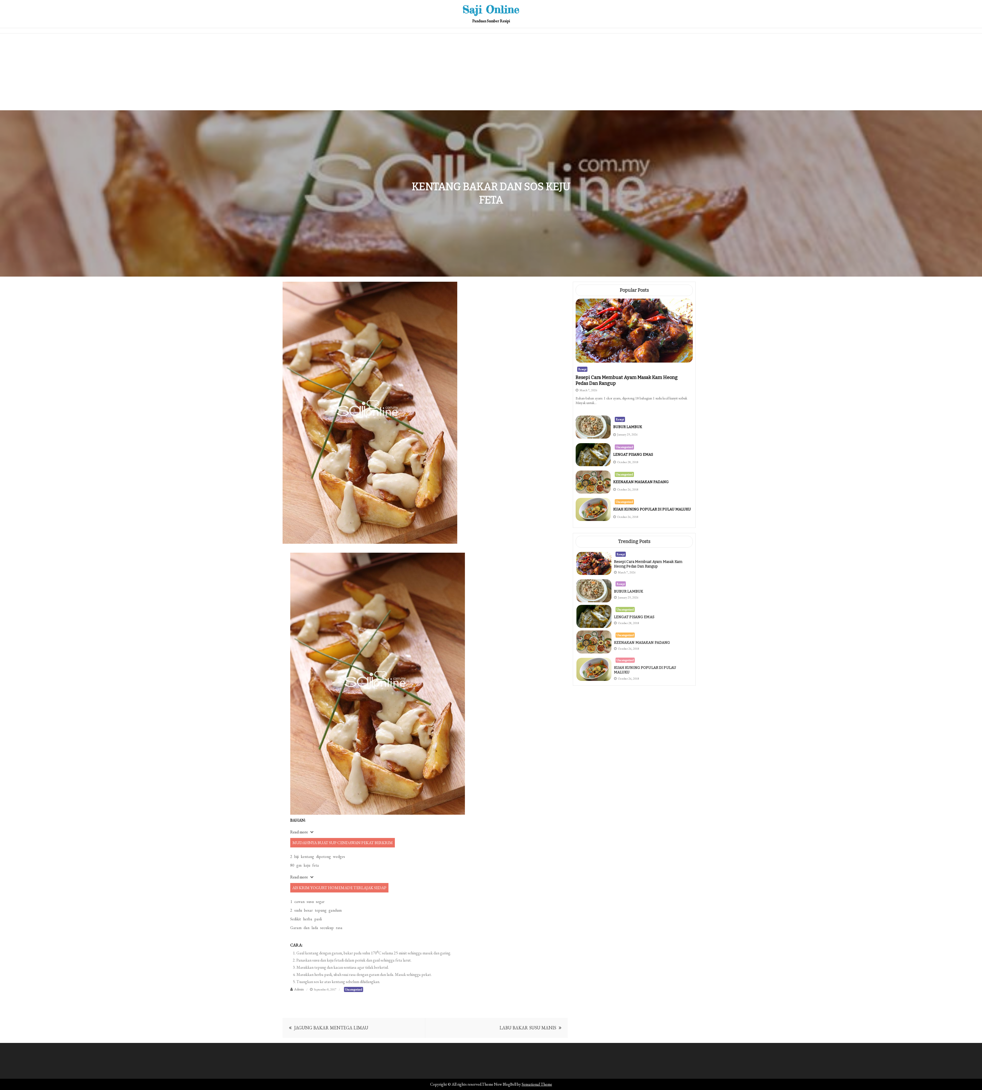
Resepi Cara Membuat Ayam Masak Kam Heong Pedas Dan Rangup (648, 564)
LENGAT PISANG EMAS (633, 454)
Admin (299, 989)
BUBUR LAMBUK (627, 427)
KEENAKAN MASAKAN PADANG (641, 482)
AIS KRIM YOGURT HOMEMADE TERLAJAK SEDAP (339, 887)
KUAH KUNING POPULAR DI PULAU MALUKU (652, 509)
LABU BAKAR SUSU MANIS (527, 1028)
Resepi (582, 369)
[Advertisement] (491, 72)
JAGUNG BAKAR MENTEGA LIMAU (331, 1028)
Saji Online (491, 9)
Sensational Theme (537, 1084)
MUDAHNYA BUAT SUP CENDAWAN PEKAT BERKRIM (342, 842)
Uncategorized (353, 989)
